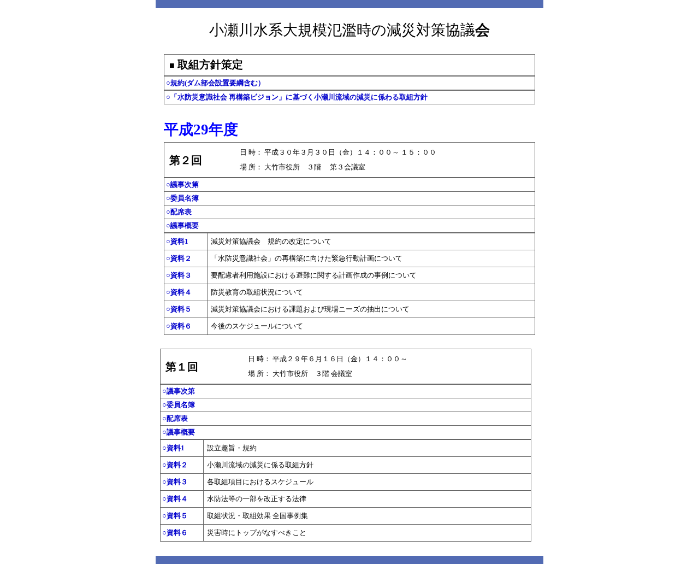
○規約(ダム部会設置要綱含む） (215, 83)
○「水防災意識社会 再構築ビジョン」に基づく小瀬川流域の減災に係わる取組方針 (297, 97)
